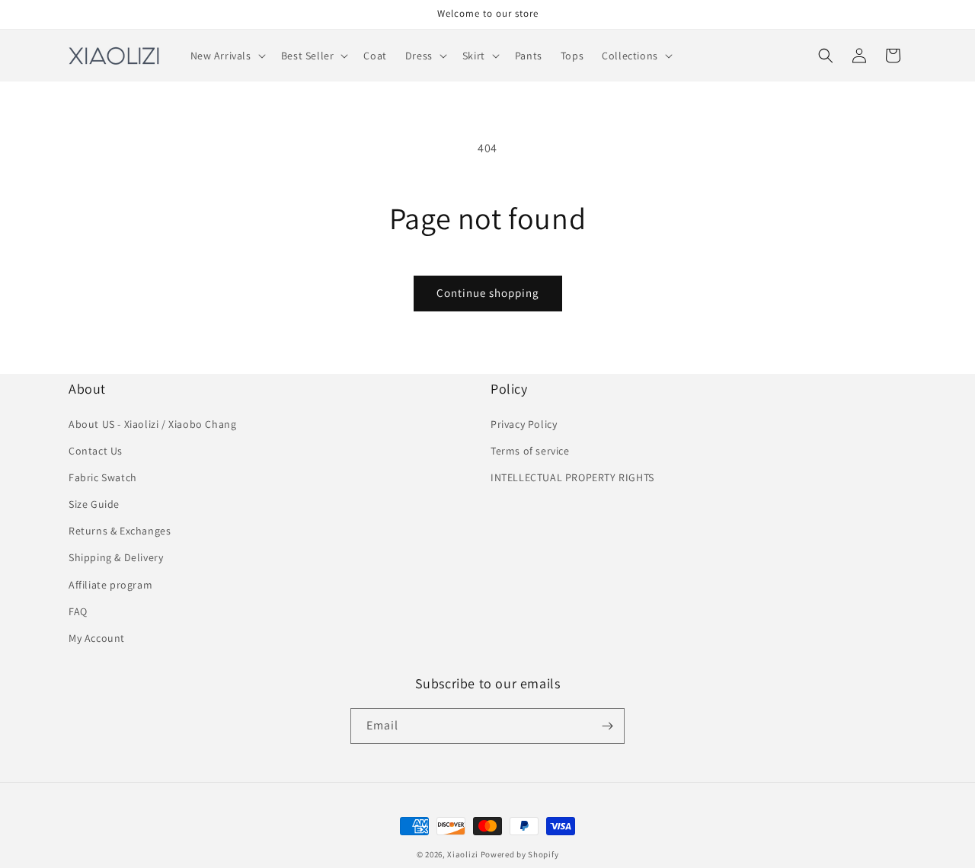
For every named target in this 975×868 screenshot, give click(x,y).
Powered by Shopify (520, 854)
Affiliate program (110, 585)
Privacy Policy (524, 424)
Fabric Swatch (103, 477)
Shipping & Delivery (116, 557)
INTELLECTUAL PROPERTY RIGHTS (572, 477)
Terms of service (530, 451)
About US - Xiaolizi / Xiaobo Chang (152, 424)
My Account (97, 638)
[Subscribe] (607, 726)
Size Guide (94, 504)
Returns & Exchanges (120, 531)
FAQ (78, 611)
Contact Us (96, 451)
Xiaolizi (462, 854)
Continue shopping (487, 293)
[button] (226, 56)
